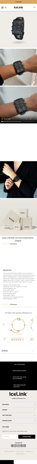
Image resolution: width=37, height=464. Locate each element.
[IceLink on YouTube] (18, 445)
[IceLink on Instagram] (24, 445)
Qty (2, 253)
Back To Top (7, 462)
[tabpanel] (18, 351)
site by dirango (20, 453)
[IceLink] (18, 7)
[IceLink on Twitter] (12, 445)
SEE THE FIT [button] (9, 246)
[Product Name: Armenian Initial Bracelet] (18, 331)
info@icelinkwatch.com (19, 398)
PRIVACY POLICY (20, 451)
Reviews (5, 351)
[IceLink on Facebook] (15, 445)
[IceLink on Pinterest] (21, 445)
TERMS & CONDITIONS (9, 451)
